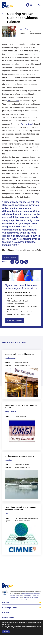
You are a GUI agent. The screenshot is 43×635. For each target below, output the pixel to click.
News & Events (8, 617)
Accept (6, 631)
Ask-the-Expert (27, 124)
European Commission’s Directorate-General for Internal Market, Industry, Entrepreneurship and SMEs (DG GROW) (25, 595)
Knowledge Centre (9, 608)
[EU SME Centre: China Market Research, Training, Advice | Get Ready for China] (7, 5)
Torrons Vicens (13, 101)
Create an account (14, 320)
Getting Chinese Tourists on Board (19, 456)
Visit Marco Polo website (10, 257)
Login (39, 586)
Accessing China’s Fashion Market (19, 354)
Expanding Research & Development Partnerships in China (20, 508)
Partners (5, 612)
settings (19, 628)
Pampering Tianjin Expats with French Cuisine (21, 406)
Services (5, 603)
